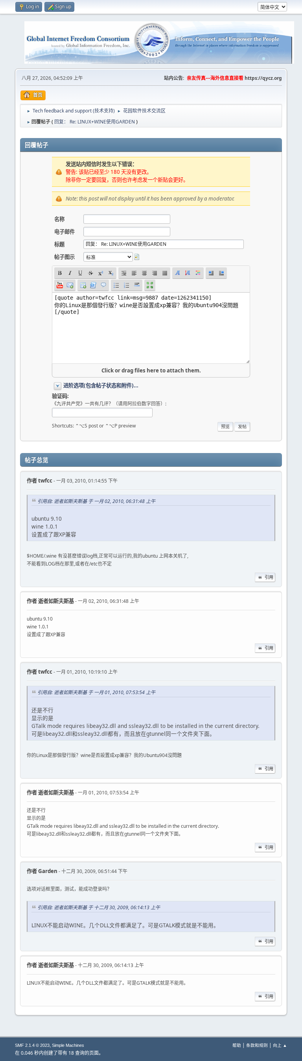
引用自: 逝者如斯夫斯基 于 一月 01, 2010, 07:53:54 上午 (96, 692)
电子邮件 (64, 231)
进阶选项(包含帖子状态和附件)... (100, 385)
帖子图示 (64, 256)
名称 (59, 219)
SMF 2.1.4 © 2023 (32, 1045)
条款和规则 (257, 1045)
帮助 (236, 1045)
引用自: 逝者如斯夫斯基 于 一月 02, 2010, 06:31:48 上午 (96, 501)
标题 (59, 244)
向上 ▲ (280, 1045)
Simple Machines (68, 1045)
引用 (269, 577)
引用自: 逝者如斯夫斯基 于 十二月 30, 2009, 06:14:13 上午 (98, 907)
